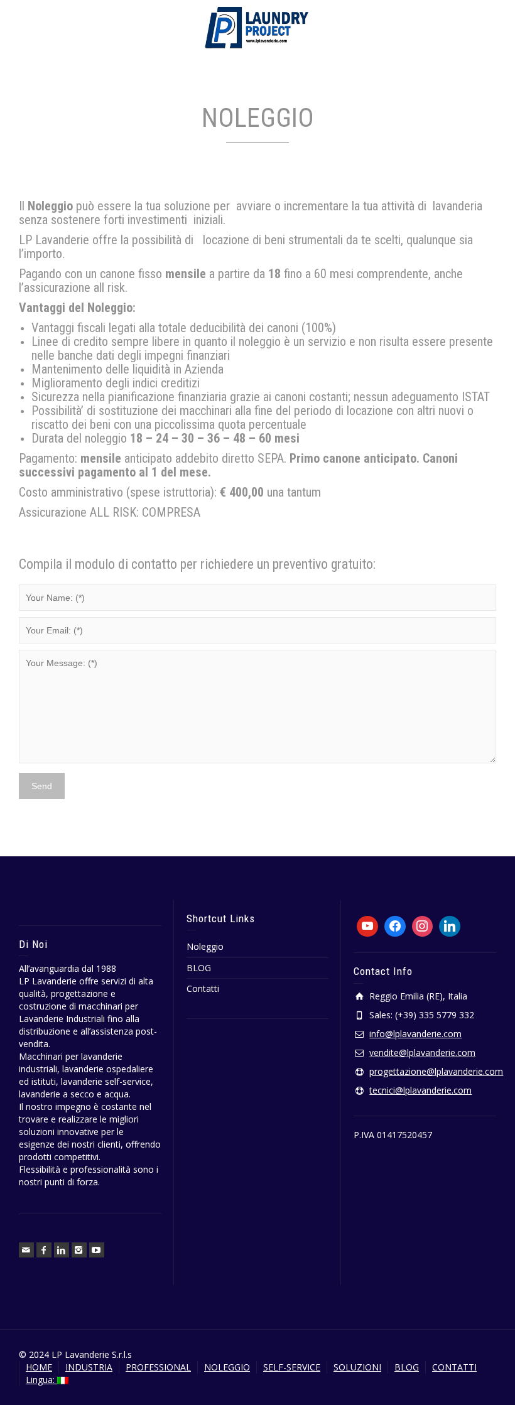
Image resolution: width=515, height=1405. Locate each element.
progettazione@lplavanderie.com (436, 1071)
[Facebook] (44, 1249)
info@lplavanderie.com (415, 1034)
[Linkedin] (61, 1249)
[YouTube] (96, 1249)
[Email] (26, 1249)
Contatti (203, 988)
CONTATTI (454, 1367)
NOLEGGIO (227, 1367)
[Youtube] (367, 926)
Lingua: (41, 1380)
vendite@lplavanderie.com (422, 1052)
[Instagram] (79, 1249)
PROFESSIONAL (158, 1367)
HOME (39, 1367)
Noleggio (205, 946)
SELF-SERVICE (291, 1367)
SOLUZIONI (357, 1367)
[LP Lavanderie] (257, 27)
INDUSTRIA (88, 1367)
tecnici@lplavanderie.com (420, 1090)
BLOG (199, 968)
